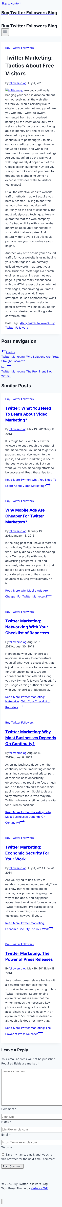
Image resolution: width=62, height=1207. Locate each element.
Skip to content (11, 3)
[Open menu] (5, 32)
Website (6, 1147)
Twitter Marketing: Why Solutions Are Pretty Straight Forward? (30, 357)
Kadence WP (39, 1188)
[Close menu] (2, 1201)
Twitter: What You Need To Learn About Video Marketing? (28, 414)
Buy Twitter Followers (19, 47)
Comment (9, 1109)
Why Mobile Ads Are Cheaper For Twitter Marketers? (25, 516)
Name (6, 1121)
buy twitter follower (34, 323)
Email (6, 1134)
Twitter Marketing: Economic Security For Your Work (27, 853)
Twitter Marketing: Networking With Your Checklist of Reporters (27, 627)
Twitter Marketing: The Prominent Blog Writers (26, 372)
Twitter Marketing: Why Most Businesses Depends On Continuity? (30, 737)
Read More (27, 702)
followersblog (17, 83)
